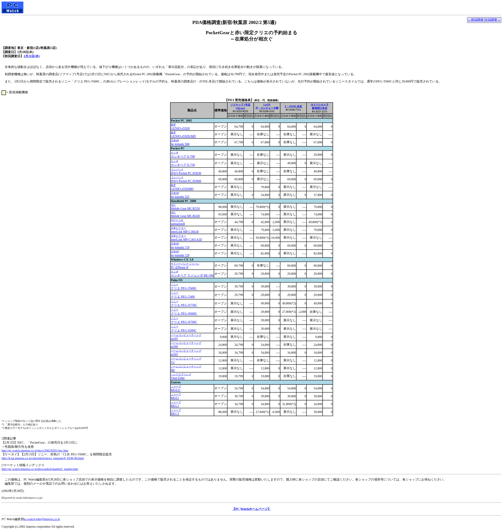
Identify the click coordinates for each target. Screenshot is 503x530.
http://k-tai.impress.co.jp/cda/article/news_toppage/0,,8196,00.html (43, 458)
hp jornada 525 (180, 196)
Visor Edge (178, 378)
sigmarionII (178, 223)
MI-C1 (175, 413)
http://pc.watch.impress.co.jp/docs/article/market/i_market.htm (40, 469)
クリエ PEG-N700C (184, 322)
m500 (174, 346)
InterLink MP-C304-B (185, 231)
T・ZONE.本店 (293, 106)
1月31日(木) (32, 56)
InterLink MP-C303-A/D (186, 239)
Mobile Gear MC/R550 (185, 208)
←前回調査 (476, 19)
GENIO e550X (180, 128)
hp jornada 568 (180, 144)
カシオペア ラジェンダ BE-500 (192, 275)
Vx (173, 362)
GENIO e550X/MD (183, 136)
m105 (174, 338)
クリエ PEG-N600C (184, 313)
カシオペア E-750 (183, 165)
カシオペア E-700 (183, 156)
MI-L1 (175, 405)
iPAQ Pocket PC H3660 (186, 181)
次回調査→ (492, 19)
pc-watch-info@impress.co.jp (42, 519)
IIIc (173, 370)
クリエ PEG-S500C (184, 330)
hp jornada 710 (180, 247)
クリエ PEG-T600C (184, 288)
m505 (174, 354)
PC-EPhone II (179, 267)
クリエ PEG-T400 (183, 296)
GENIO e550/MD (182, 188)
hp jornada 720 (180, 255)
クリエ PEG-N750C (184, 305)
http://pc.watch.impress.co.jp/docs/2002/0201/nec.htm (35, 450)
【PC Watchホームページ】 (251, 509)
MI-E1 (175, 398)
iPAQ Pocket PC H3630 (186, 173)
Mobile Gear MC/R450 (185, 216)
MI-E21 (176, 390)
